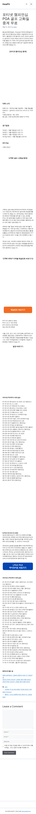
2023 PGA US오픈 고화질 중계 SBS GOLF (16, 682)
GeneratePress (26, 811)
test (6, 687)
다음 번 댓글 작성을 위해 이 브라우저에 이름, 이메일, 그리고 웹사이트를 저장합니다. (18, 746)
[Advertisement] (18, 73)
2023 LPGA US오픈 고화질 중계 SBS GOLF (17, 679)
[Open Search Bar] (26, 4)
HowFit (6, 4)
